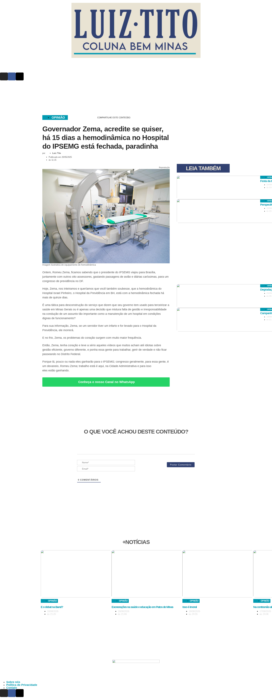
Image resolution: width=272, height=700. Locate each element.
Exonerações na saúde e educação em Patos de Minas (142, 607)
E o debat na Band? (52, 607)
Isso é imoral (189, 607)
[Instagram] (4, 76)
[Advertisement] (136, 97)
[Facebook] (12, 76)
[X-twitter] (20, 76)
